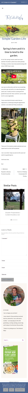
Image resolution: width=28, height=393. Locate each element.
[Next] (22, 204)
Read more (20, 389)
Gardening (16, 35)
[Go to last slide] (6, 204)
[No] (26, 387)
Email (3, 267)
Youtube (13, 2)
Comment (5, 238)
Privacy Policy (14, 382)
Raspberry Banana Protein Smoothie (6, 172)
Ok (5, 389)
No (11, 389)
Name (3, 260)
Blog (10, 35)
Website (4, 274)
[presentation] (14, 199)
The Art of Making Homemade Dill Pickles (22, 173)
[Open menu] (2, 8)
